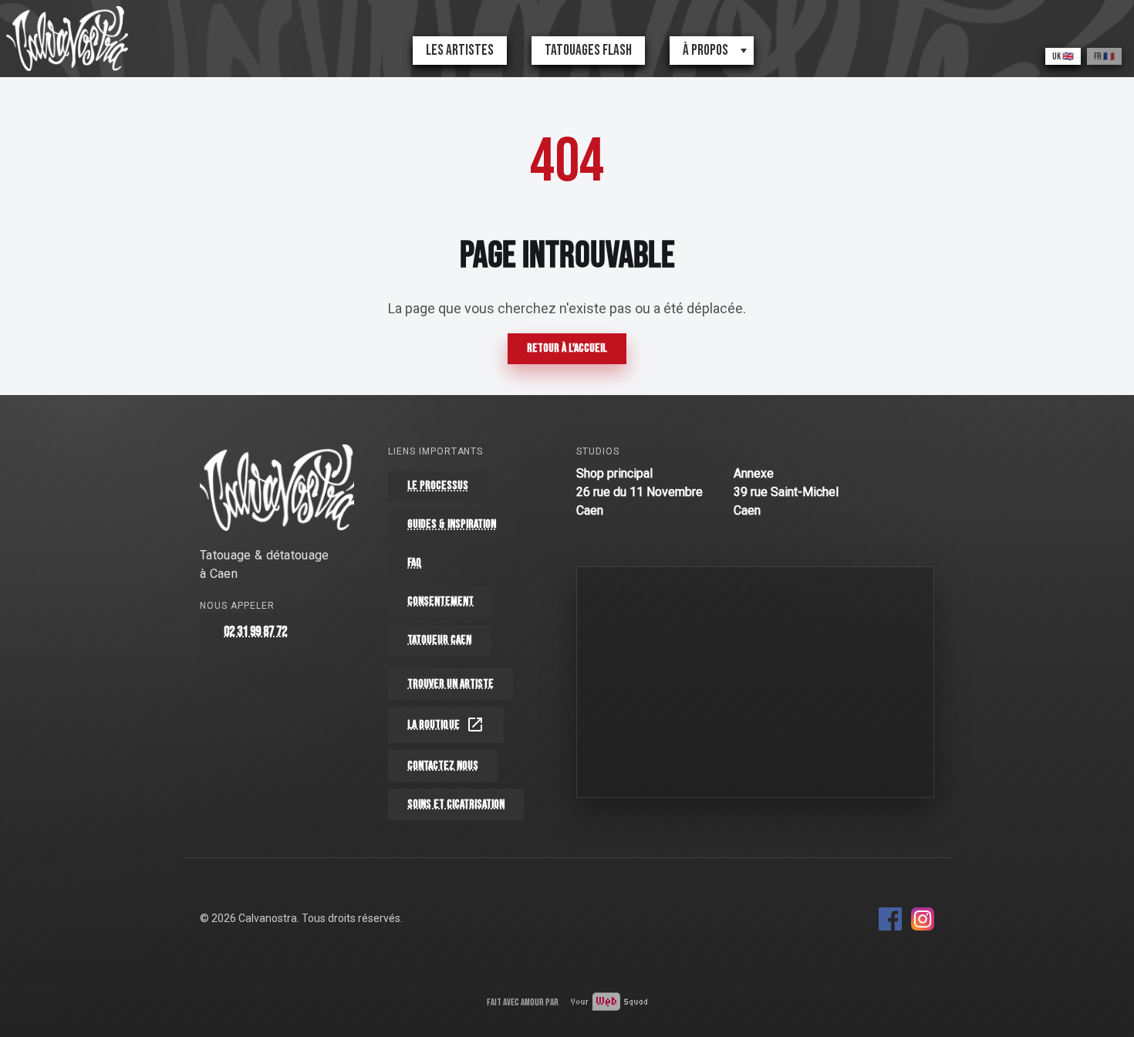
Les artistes (460, 50)
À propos (705, 50)
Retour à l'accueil (567, 348)
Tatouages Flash (588, 50)
